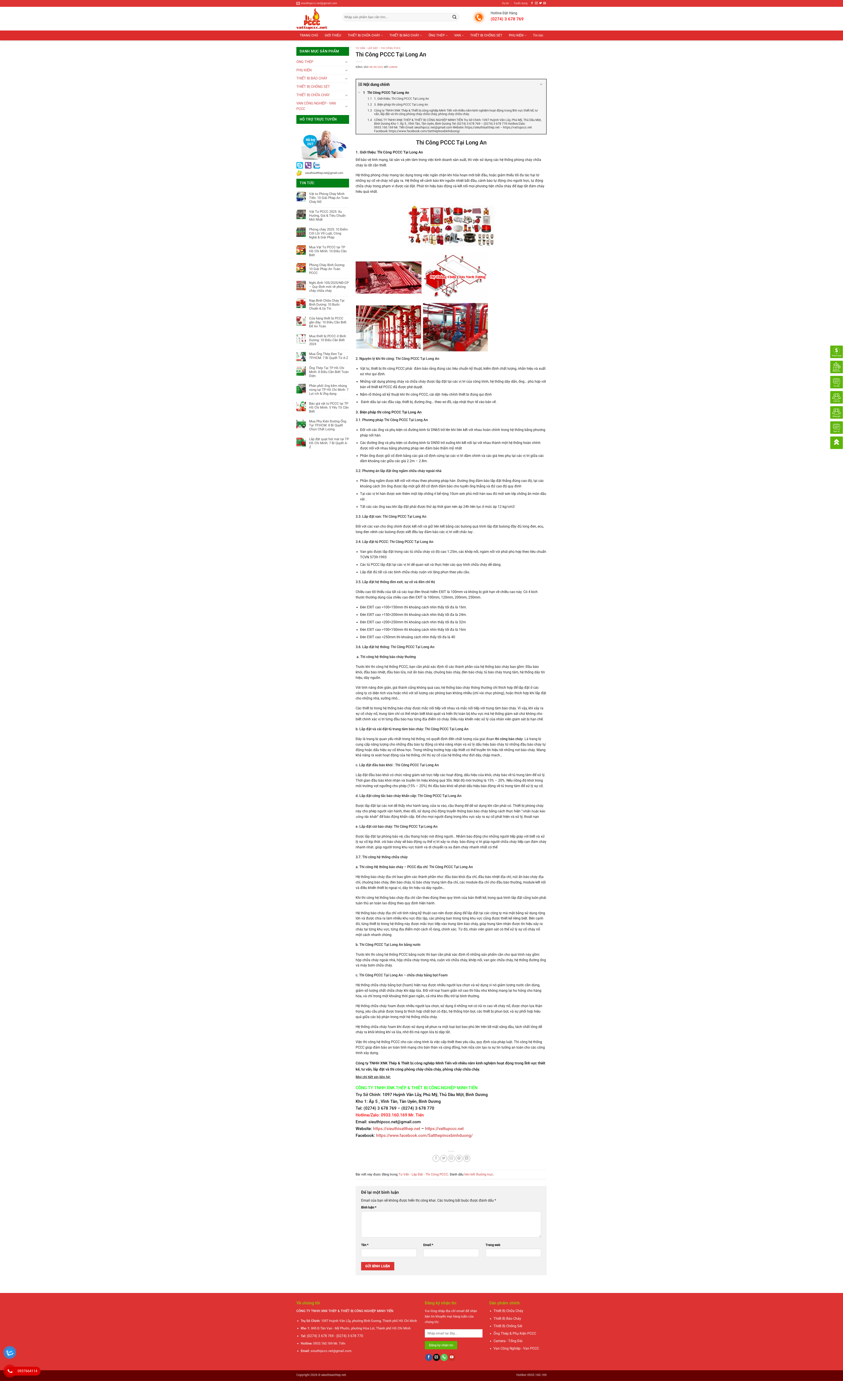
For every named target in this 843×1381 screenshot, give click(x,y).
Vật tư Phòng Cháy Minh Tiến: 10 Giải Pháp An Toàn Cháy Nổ (328, 198)
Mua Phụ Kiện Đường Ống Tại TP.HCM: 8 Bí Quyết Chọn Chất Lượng (327, 425)
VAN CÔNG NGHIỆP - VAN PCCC (316, 106)
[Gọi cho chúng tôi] (444, 1357)
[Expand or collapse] (541, 84)
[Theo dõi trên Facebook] (532, 3)
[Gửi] (454, 17)
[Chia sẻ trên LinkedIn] (466, 1158)
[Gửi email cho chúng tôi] (544, 3)
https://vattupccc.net (444, 1128)
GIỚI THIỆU (333, 35)
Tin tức (538, 35)
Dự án (505, 3)
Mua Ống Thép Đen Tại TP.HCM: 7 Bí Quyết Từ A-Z (328, 356)
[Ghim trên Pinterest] (459, 1158)
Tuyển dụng (521, 3)
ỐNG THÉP (437, 35)
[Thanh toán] (836, 351)
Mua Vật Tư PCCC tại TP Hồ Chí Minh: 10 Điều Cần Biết (328, 251)
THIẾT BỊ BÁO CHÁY (404, 35)
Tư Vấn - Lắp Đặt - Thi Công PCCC (378, 48)
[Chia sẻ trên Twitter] (443, 1158)
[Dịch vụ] (836, 427)
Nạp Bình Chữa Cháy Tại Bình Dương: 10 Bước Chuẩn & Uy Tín (326, 304)
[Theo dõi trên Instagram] (536, 3)
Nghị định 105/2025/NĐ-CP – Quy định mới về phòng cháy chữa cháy (329, 287)
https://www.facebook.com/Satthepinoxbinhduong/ (424, 1135)
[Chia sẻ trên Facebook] (436, 1158)
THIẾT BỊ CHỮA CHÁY (364, 35)
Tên (364, 1245)
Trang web (493, 1245)
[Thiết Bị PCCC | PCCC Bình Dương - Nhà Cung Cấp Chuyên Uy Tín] (315, 19)
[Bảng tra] (836, 367)
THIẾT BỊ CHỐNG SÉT (486, 35)
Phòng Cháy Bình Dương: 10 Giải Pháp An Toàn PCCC (327, 269)
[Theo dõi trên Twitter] (540, 3)
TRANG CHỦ (309, 35)
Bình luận (368, 1207)
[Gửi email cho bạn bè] (451, 1158)
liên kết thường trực (478, 1174)
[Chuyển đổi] (346, 62)
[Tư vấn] (836, 382)
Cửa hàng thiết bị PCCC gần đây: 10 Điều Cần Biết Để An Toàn (327, 322)
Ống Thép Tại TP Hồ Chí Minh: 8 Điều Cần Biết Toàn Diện (329, 372)
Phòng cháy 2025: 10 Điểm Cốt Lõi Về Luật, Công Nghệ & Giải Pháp (328, 233)
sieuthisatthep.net (333, 1375)
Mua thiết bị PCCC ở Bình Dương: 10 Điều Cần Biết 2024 (327, 340)
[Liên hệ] (836, 397)
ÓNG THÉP (304, 62)
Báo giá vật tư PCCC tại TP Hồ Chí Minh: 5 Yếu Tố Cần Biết (329, 407)
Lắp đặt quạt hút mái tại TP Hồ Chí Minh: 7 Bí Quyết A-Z (329, 443)
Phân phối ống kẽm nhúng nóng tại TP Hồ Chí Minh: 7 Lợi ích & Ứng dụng (328, 390)
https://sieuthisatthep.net (396, 1128)
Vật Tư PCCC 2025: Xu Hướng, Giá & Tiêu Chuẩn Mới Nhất (327, 216)
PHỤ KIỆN (516, 35)
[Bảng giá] (836, 412)
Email (428, 1245)
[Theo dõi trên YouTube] (451, 1357)
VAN (457, 35)
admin (393, 67)
